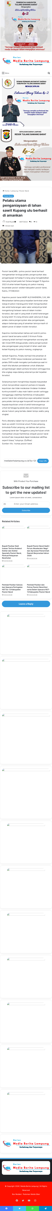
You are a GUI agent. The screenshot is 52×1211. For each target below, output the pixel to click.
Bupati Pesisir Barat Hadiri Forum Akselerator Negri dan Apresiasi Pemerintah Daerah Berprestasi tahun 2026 (38, 551)
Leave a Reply (26, 604)
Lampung (14, 191)
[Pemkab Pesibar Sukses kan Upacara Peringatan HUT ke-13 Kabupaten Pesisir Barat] (13, 573)
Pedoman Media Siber (31, 1194)
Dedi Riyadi (10, 222)
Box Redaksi (17, 1194)
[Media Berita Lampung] (26, 61)
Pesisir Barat (24, 191)
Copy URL (43, 461)
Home (6, 191)
